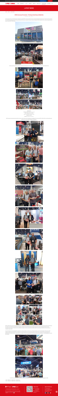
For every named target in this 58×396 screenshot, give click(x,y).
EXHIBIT (30, 3)
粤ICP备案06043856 (11, 392)
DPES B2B (48, 3)
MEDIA (34, 3)
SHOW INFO (22, 3)
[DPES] (10, 3)
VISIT (26, 3)
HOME (18, 3)
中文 (52, 3)
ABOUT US (38, 3)
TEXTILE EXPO (44, 3)
